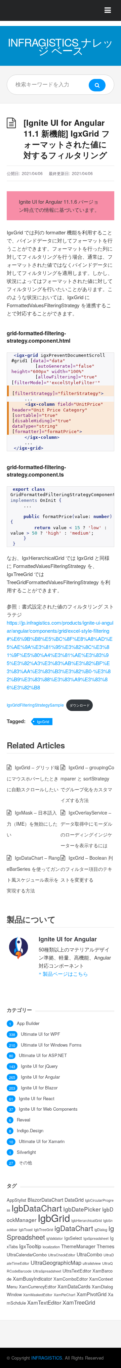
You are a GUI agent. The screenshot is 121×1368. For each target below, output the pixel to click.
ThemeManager (78, 1246)
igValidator (54, 1238)
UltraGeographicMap (56, 1262)
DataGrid (74, 1199)
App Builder (28, 1023)
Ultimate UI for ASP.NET (43, 1055)
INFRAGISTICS (46, 1358)
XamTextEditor (44, 1302)
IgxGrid (43, 721)
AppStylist (16, 1200)
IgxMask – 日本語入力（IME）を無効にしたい (32, 823)
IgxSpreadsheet (96, 1238)
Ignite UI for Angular (68, 939)
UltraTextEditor (77, 1270)
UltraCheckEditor (61, 1254)
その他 (25, 1163)
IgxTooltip (30, 1246)
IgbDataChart (36, 1208)
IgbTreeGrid (43, 1229)
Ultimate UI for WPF (40, 1034)
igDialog (100, 1229)
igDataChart (73, 1228)
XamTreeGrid (79, 1302)
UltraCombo (89, 1254)
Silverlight (26, 1152)
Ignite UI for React (36, 1098)
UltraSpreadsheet (47, 1271)
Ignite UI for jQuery (39, 1066)
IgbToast (26, 1229)
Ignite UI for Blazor (39, 1088)
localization (51, 1246)
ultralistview (92, 1263)
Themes (105, 1246)
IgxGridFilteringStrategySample (35, 705)
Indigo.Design (30, 1131)
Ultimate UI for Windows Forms (51, 1045)
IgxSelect (73, 1238)
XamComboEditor (70, 1279)
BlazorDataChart (45, 1199)
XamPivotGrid (92, 1294)
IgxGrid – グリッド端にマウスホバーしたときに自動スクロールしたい (33, 778)
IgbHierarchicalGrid (86, 1220)
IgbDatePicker (82, 1209)
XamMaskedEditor (37, 1294)
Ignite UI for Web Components (48, 1109)
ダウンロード (80, 705)
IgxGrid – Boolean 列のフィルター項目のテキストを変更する (87, 868)
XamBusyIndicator (32, 1278)
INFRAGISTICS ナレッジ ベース (60, 46)
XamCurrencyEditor (37, 1286)
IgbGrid (54, 1217)
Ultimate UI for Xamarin (42, 1141)
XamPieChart (64, 1294)
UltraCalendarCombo (27, 1254)
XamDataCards (73, 1286)
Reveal (23, 1120)
